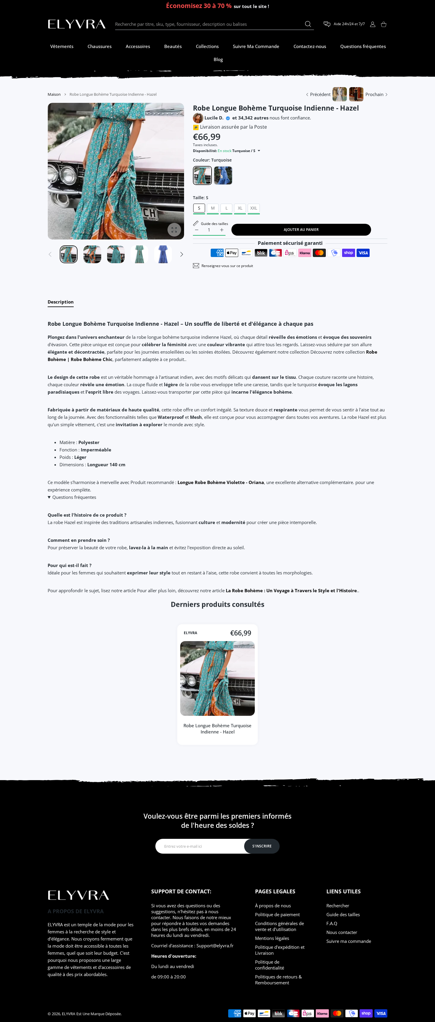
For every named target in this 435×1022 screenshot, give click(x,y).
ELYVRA (190, 633)
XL (240, 208)
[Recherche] (308, 24)
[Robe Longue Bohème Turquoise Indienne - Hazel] (217, 678)
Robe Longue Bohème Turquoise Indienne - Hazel (217, 728)
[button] (181, 254)
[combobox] (214, 24)
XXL (253, 208)
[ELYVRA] (77, 24)
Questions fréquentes (74, 497)
